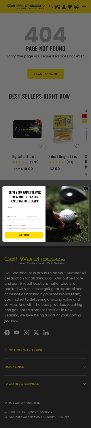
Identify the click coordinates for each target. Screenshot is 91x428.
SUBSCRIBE (24, 235)
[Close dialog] (86, 188)
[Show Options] (40, 225)
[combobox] (23, 225)
